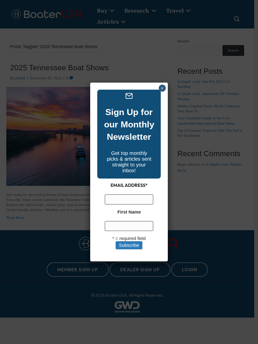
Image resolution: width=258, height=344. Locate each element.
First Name (129, 212)
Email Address (129, 185)
